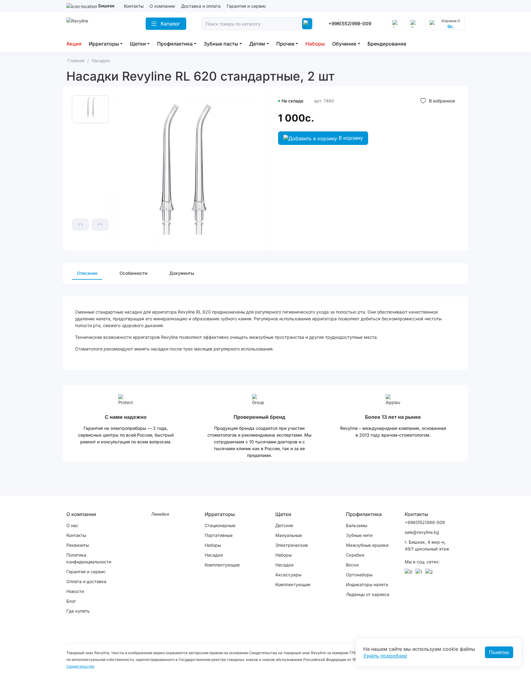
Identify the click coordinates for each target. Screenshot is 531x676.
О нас (72, 525)
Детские (284, 525)
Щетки (138, 44)
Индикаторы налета (367, 584)
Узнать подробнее (385, 655)
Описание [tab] (87, 273)
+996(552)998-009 (349, 23)
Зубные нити (359, 535)
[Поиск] (307, 23)
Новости (75, 591)
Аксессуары (288, 574)
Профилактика (175, 44)
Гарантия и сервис (246, 6)
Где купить (78, 611)
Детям (257, 44)
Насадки (214, 555)
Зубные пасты (221, 44)
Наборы (315, 44)
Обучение (344, 44)
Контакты (134, 6)
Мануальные (288, 535)
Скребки (355, 555)
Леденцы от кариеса (367, 594)
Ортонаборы (359, 574)
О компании (162, 6)
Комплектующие (222, 564)
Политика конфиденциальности (88, 558)
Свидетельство (80, 666)
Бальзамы (356, 525)
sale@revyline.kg (422, 532)
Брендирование (387, 44)
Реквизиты (77, 545)
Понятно (499, 652)
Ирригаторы (104, 44)
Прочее (285, 44)
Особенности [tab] (133, 273)
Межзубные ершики (367, 545)
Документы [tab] (181, 273)
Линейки (160, 514)
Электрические (291, 545)
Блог (71, 601)
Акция (73, 44)
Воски (352, 564)
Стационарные (220, 525)
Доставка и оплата (201, 6)
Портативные (219, 535)
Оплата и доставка (86, 581)
